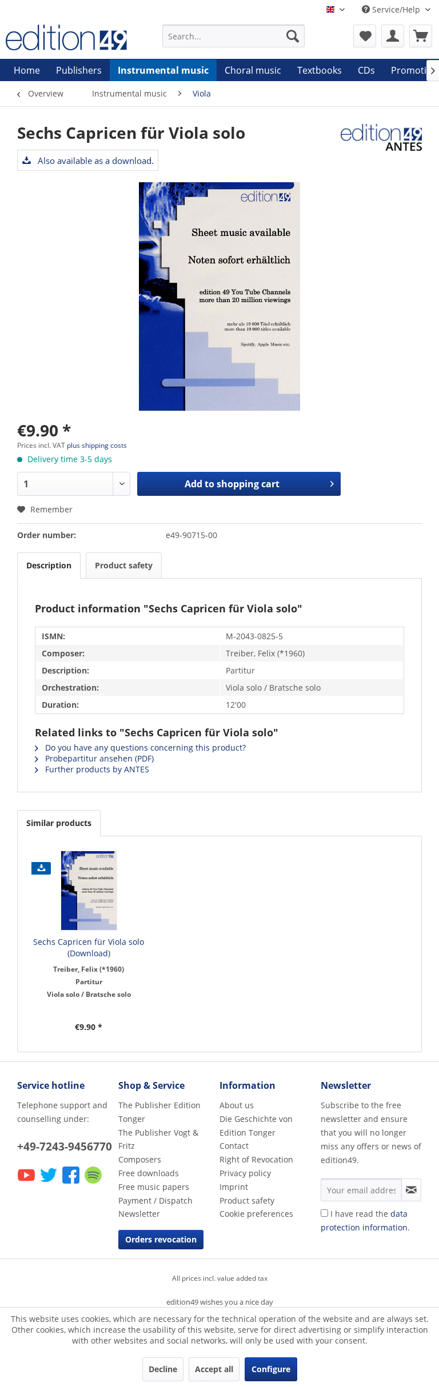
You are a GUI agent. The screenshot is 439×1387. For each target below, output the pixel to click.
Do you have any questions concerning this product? (144, 747)
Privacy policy (245, 1173)
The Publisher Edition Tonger (159, 1112)
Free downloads (148, 1173)
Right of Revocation (256, 1159)
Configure (271, 1369)
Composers (139, 1159)
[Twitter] (49, 1182)
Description (48, 565)
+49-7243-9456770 (64, 1146)
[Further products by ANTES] (381, 144)
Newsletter (139, 1213)
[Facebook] (72, 1182)
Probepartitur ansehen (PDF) (98, 758)
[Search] (293, 36)
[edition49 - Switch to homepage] (66, 39)
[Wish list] (364, 36)
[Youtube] (27, 1182)
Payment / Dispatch (155, 1200)
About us (237, 1105)
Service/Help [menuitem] (396, 9)
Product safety (124, 565)
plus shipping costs (97, 445)
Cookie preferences (256, 1213)
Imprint (234, 1186)
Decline (163, 1369)
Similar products (58, 822)
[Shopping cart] (420, 36)
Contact (234, 1145)
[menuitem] (233, 36)
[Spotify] (94, 1182)
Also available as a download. (94, 160)
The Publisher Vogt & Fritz (158, 1139)
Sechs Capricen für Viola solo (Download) (88, 947)
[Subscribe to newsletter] (411, 1189)
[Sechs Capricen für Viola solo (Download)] (89, 891)
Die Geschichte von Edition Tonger (256, 1125)
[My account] (392, 36)
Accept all (214, 1369)
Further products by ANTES (96, 769)
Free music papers (153, 1186)
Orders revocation (161, 1239)
